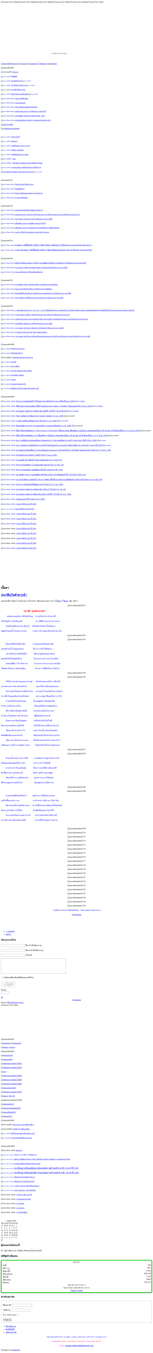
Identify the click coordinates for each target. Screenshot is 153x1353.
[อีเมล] (65, 601)
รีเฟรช (3, 990)
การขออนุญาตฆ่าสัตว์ (23, 1199)
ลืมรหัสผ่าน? (11, 1326)
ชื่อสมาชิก (7, 1305)
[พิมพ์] (58, 601)
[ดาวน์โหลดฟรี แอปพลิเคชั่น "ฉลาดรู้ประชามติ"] (6, 1043)
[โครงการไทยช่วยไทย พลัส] (7, 124)
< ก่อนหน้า (10, 931)
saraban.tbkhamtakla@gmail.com (79, 1346)
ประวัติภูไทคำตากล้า (14, 594)
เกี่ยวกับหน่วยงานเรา (15, 1002)
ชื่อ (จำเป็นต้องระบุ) (33, 945)
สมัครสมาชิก (11, 1332)
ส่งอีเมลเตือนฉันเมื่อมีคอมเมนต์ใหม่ (18, 977)
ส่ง (2, 997)
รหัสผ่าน (6, 1310)
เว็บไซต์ (28, 955)
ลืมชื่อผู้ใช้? (10, 1329)
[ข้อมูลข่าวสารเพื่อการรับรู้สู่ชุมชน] (8, 1088)
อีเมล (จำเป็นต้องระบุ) (34, 950)
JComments (76, 1000)
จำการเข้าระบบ (9, 1315)
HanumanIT (15, 1350)
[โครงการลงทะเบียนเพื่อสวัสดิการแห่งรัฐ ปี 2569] (10, 129)
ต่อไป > (9, 934)
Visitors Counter (76, 1290)
